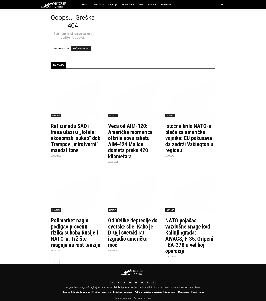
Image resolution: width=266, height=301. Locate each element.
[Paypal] (153, 283)
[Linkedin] (118, 283)
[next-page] (58, 262)
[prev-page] (53, 262)
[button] (222, 4)
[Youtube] (142, 283)
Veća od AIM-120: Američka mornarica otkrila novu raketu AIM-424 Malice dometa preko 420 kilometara (130, 141)
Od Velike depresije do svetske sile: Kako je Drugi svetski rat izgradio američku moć (132, 232)
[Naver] (130, 283)
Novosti (56, 115)
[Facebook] (147, 283)
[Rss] (124, 283)
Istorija (112, 210)
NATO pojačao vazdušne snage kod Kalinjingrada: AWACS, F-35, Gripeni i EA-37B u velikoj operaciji (189, 235)
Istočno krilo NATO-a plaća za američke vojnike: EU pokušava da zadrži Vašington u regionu (189, 138)
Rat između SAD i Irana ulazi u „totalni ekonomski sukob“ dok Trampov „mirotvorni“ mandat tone (75, 138)
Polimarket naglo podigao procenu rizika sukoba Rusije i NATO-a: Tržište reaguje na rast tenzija (75, 232)
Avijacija (113, 115)
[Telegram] (136, 283)
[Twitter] (112, 283)
